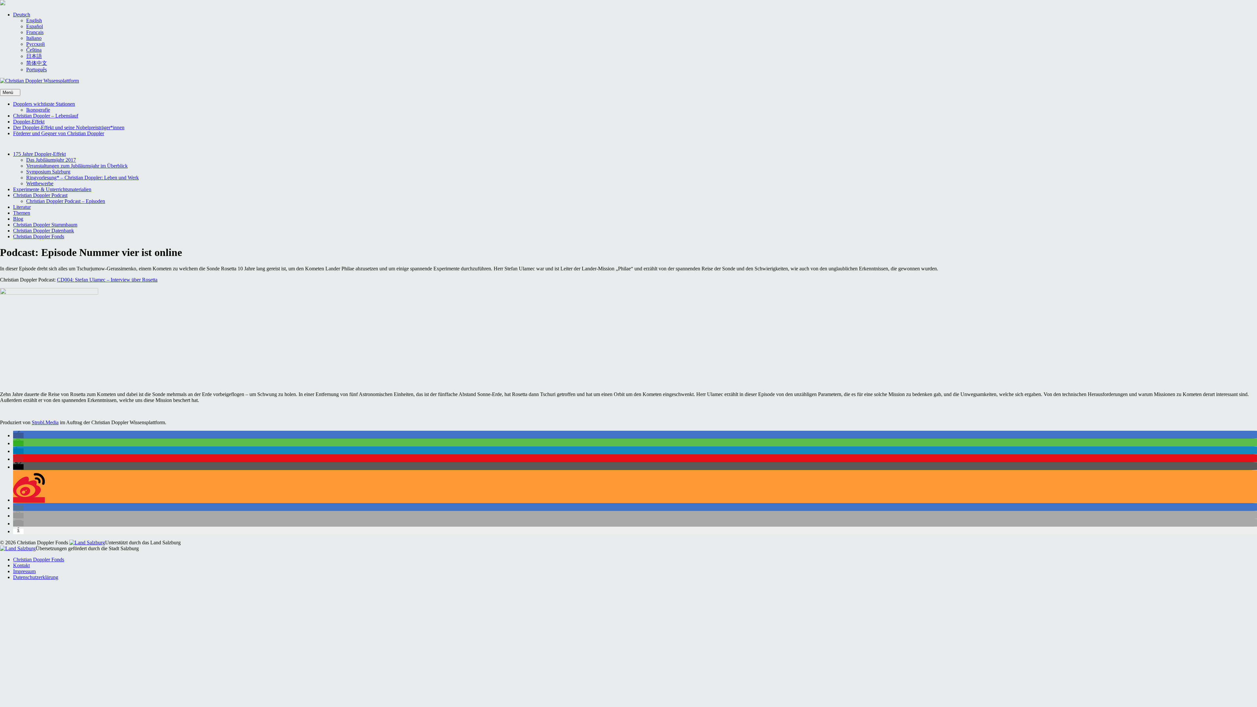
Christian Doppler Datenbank (43, 230)
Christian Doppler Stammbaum (45, 224)
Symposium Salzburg (48, 171)
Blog (18, 219)
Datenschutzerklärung (35, 577)
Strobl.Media (45, 422)
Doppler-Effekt (29, 121)
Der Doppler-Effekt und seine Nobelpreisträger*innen (68, 127)
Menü (8, 92)
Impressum (24, 571)
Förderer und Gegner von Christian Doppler (58, 133)
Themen (21, 213)
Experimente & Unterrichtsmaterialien (52, 189)
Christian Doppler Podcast (40, 195)
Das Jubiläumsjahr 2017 (51, 160)
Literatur (22, 207)
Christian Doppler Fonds (38, 236)
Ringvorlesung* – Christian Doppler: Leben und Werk (82, 177)
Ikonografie (38, 110)
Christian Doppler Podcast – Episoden (65, 201)
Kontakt (21, 565)
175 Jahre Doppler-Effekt (39, 154)
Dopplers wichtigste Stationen (44, 104)
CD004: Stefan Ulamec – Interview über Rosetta (107, 279)
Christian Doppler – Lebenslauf (45, 115)
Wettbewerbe (39, 183)
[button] (21, 14)
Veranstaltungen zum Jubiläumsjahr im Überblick (77, 166)
